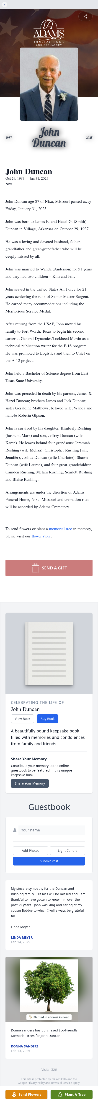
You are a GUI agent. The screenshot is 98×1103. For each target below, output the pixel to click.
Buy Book (47, 718)
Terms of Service (61, 1083)
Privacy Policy (36, 1083)
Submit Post (49, 861)
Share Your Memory (30, 783)
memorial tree (60, 528)
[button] (49, 989)
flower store (41, 536)
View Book (22, 718)
